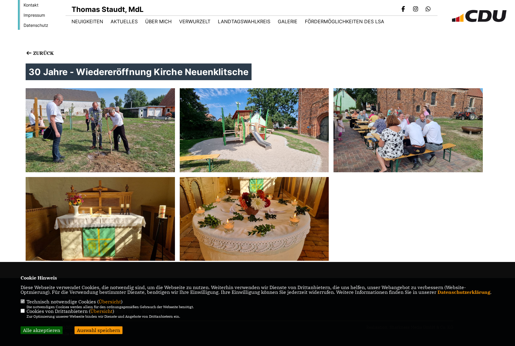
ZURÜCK (42, 53)
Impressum (34, 15)
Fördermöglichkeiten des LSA (344, 21)
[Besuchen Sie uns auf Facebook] (403, 9)
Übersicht (110, 302)
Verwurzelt (194, 21)
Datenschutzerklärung (464, 292)
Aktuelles (124, 21)
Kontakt (31, 4)
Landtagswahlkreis (244, 21)
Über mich (158, 21)
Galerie (287, 21)
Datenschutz (36, 25)
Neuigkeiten (87, 21)
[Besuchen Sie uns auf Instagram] (415, 9)
